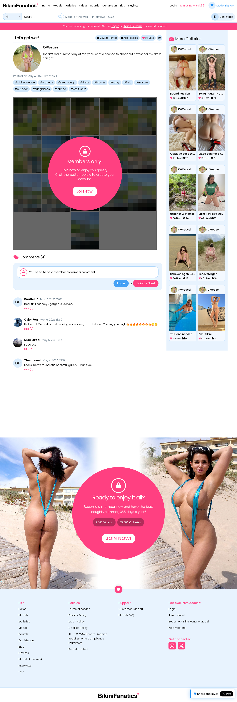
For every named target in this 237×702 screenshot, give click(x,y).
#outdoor (21, 89)
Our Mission (109, 5)
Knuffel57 (31, 299)
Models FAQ (126, 615)
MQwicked (32, 340)
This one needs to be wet (182, 334)
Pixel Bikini (204, 334)
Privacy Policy (77, 615)
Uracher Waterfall (182, 214)
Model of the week (77, 17)
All (7, 16)
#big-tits (100, 82)
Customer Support (130, 609)
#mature (142, 82)
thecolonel (32, 360)
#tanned (60, 89)
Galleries (70, 5)
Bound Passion (180, 93)
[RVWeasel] (27, 58)
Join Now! (84, 191)
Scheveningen (207, 274)
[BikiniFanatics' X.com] (181, 645)
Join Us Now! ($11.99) (193, 5)
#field (127, 82)
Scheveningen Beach (182, 274)
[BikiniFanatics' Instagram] (172, 645)
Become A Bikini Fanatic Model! (188, 621)
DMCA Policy (77, 621)
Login (173, 5)
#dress (84, 82)
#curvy (114, 82)
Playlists (133, 5)
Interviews (98, 17)
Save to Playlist (108, 37)
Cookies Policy (78, 628)
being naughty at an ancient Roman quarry (211, 93)
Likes (149, 37)
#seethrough (66, 82)
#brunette (46, 82)
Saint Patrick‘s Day (210, 214)
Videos (83, 5)
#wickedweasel (25, 82)
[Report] (159, 38)
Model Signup (225, 5)
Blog (122, 5)
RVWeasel (51, 47)
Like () (29, 308)
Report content (78, 649)
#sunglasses (41, 89)
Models (57, 5)
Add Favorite (130, 37)
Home (46, 5)
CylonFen (31, 319)
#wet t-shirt (78, 89)
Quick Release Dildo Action (182, 154)
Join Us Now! (132, 26)
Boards (94, 5)
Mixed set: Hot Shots (211, 154)
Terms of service (79, 609)
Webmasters (177, 628)
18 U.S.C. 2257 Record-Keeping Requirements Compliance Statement (88, 638)
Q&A (111, 17)
